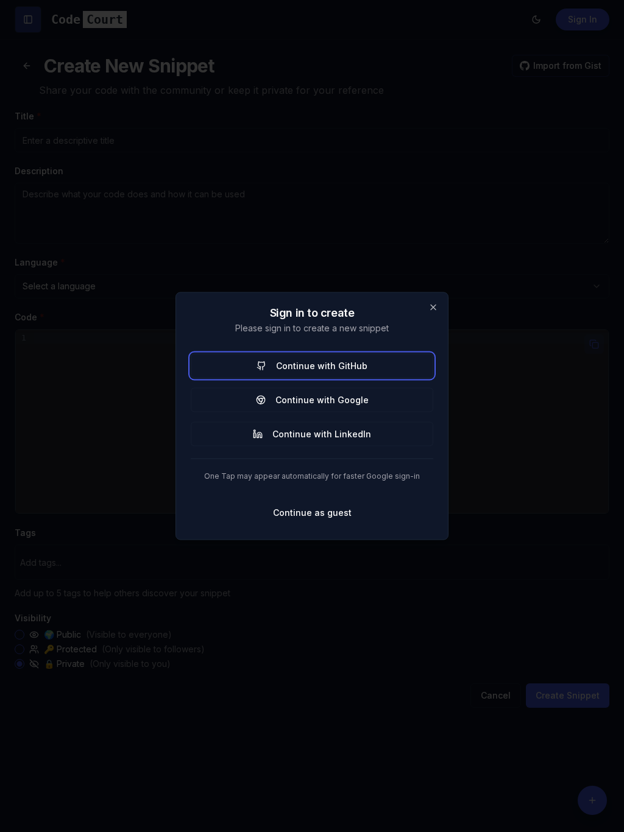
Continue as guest (312, 512)
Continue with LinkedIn (321, 434)
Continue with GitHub (321, 366)
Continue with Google (322, 400)
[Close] (433, 307)
